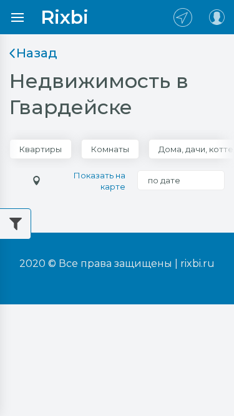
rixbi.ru (197, 263)
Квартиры (40, 149)
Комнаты (110, 149)
